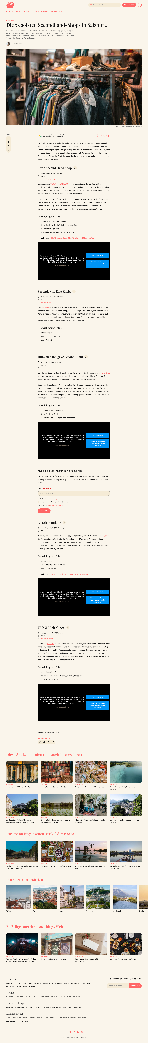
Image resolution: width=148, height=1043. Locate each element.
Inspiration (10, 20)
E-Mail (45, 488)
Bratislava (10, 986)
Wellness (54, 997)
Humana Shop (104, 373)
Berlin (66, 983)
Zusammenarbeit (21, 1007)
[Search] (90, 5)
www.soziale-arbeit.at (48, 638)
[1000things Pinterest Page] (82, 1032)
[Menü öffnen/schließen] (140, 5)
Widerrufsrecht (36, 1018)
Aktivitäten (20, 997)
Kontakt (38, 1007)
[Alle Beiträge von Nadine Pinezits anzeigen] (8, 44)
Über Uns (9, 1007)
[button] (8, 150)
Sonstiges (77, 997)
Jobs (31, 1007)
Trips (35, 997)
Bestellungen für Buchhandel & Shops (72, 1018)
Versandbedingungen (20, 1018)
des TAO (50, 643)
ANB (69, 1007)
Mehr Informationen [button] (62, 266)
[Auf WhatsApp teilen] (8, 138)
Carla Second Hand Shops (61, 184)
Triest (19, 986)
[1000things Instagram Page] (70, 1032)
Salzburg (37, 983)
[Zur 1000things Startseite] (10, 5)
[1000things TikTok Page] (74, 1032)
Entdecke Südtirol (30, 986)
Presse (52, 1018)
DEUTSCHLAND (48, 983)
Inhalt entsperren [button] (97, 255)
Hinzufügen (103, 136)
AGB (64, 1007)
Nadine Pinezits (19, 44)
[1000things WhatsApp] (65, 1032)
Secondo (45, 307)
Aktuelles (9, 956)
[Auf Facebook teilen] (8, 146)
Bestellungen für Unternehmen (17, 1021)
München (58, 983)
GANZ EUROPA (75, 983)
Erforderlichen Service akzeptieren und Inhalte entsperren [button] (97, 264)
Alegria (105, 536)
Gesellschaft (66, 997)
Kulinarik (9, 997)
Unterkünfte (44, 997)
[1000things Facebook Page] (78, 1032)
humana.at (44, 368)
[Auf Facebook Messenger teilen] (8, 142)
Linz (30, 983)
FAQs (46, 1018)
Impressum (77, 1007)
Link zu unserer (50, 505)
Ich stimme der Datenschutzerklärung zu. (54, 502)
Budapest (86, 983)
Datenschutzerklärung (55, 505)
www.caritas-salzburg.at (49, 179)
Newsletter (130, 4)
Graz (24, 983)
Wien (18, 983)
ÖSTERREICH (10, 983)
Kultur (28, 997)
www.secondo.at (46, 302)
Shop (8, 1018)
